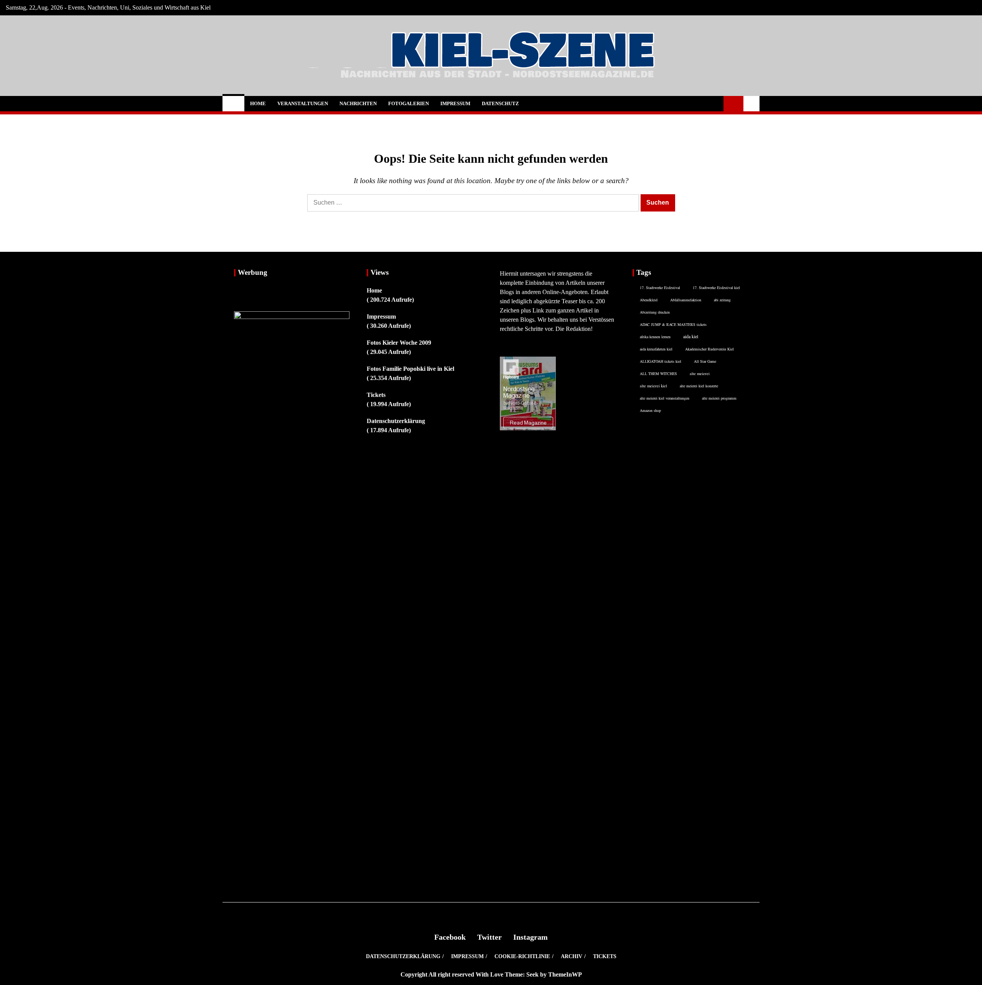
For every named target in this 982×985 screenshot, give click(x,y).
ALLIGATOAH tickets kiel (660, 361)
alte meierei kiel (653, 385)
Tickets (376, 395)
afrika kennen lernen (655, 336)
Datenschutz (500, 103)
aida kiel (690, 336)
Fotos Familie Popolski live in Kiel (410, 368)
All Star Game (705, 361)
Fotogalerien (408, 103)
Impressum (455, 103)
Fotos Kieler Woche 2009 (399, 342)
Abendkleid (648, 299)
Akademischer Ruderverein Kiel (709, 349)
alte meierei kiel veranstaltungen (664, 398)
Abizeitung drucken (655, 312)
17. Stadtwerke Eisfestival (660, 287)
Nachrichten (358, 103)
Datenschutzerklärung (396, 421)
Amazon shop (650, 410)
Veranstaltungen (302, 103)
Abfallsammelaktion (685, 299)
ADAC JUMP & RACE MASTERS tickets (673, 324)
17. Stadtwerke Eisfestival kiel (716, 287)
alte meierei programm (719, 398)
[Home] (233, 103)
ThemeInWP (565, 974)
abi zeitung (722, 299)
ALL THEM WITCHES (658, 373)
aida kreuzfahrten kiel (656, 349)
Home (258, 103)
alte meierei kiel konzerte (699, 385)
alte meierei (700, 373)
